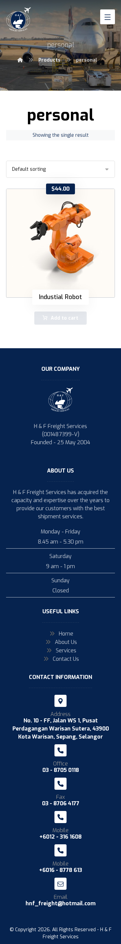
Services (66, 650)
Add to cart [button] (64, 318)
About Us (66, 642)
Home (66, 633)
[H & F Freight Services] (20, 60)
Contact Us (66, 658)
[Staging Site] (18, 19)
